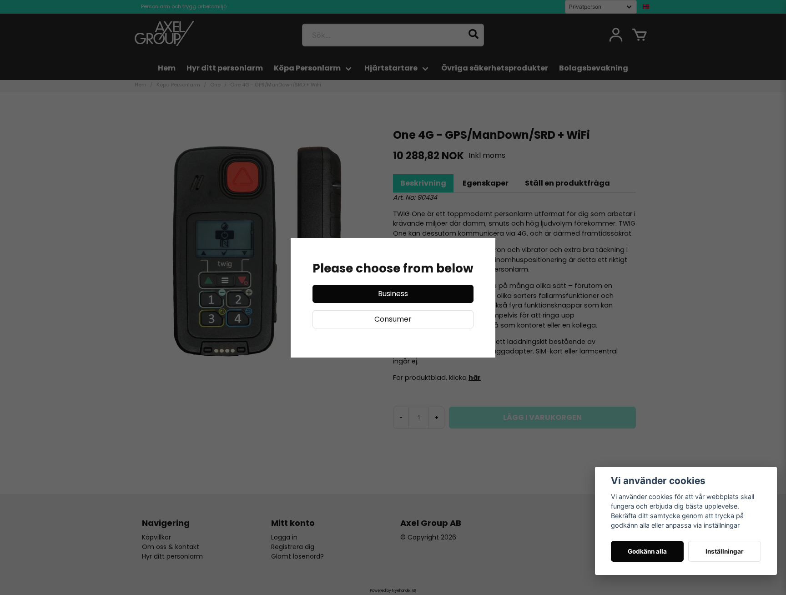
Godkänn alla (647, 551)
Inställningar (724, 551)
